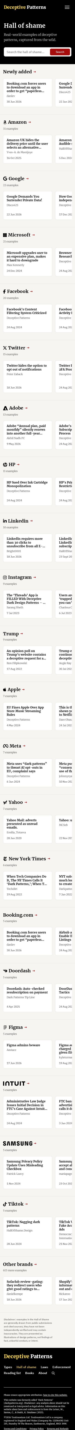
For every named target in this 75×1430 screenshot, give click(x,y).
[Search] (53, 1373)
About (42, 1373)
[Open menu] (67, 7)
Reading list (12, 1373)
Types (8, 1367)
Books (29, 1373)
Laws (44, 1367)
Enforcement (61, 1367)
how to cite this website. (55, 1395)
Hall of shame (26, 1367)
